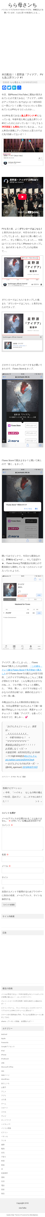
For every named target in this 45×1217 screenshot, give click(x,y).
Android (4, 1034)
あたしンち (5, 1083)
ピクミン (4, 1132)
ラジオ (3, 1140)
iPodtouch (5, 1059)
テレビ (19, 777)
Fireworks (4, 1042)
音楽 (24, 777)
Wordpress (34, 1215)
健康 (2, 1144)
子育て (3, 1157)
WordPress (5, 1079)
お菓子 (3, 1087)
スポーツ (4, 1108)
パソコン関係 (6, 1128)
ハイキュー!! (5, 1124)
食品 (2, 1193)
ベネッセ (4, 1136)
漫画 (2, 1177)
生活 (2, 1181)
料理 (2, 1161)
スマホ (13, 777)
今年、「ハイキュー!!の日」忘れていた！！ (12, 796)
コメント (7, 825)
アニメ (3, 1091)
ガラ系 (3, 1099)
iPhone (3, 1055)
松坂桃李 (4, 1173)
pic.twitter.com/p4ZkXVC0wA (19, 759)
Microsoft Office (7, 1067)
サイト (5, 877)
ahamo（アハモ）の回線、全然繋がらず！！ (17, 1021)
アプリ (3, 1095)
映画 (2, 1165)
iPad (2, 1051)
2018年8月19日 (30, 767)
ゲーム (3, 1104)
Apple (3, 1038)
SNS (2, 1071)
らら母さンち (22, 4)
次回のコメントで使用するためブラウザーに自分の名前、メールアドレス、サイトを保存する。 (22, 895)
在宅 (2, 1152)
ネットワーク (6, 1120)
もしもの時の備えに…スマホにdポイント (33, 796)
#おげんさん (30, 756)
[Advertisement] (22, 44)
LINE (2, 1063)
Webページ (5, 1075)
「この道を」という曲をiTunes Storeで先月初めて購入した (22, 670)
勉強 (2, 1148)
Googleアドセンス (8, 1046)
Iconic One (10, 1215)
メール (6, 866)
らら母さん (15, 82)
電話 (2, 1185)
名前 (5, 854)
